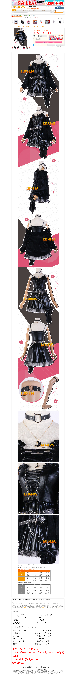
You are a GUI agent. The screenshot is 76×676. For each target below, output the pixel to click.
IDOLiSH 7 (41, 623)
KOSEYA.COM (38, 674)
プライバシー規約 (42, 644)
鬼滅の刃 (16, 620)
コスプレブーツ (19, 617)
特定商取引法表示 (42, 641)
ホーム (25, 17)
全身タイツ (41, 617)
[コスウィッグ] (22, 15)
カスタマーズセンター (44, 633)
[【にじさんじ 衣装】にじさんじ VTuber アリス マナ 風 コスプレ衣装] (22, 24)
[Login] (59, 8)
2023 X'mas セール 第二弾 (52, 603)
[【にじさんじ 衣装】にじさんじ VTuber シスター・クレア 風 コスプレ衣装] (60, 24)
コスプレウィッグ (44, 615)
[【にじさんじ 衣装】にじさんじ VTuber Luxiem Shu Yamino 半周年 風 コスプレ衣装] (47, 24)
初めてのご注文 (19, 641)
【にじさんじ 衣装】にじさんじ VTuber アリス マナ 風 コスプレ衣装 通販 (34, 599)
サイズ (34, 35)
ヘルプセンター (19, 631)
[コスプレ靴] (27, 15)
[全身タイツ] (31, 15)
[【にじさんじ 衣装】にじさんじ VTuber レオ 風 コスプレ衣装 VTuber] (35, 24)
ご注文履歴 (59, 6)
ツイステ (41, 620)
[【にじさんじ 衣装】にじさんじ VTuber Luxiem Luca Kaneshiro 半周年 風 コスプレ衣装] (54, 24)
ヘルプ (54, 6)
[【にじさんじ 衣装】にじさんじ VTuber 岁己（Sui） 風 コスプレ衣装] (28, 24)
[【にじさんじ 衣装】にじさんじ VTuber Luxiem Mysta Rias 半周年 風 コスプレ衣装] (41, 24)
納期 (34, 36)
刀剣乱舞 (16, 623)
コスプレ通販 (32, 673)
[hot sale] (34, 15)
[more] (25, 607)
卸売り (16, 644)
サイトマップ (18, 639)
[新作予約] (18, 15)
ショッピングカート (43, 631)
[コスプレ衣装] (14, 15)
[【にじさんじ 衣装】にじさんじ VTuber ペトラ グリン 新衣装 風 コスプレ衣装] (16, 24)
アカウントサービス (48, 6)
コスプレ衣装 (29, 17)
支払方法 (16, 633)
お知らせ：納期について (17, 603)
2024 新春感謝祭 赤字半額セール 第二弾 (37, 603)
